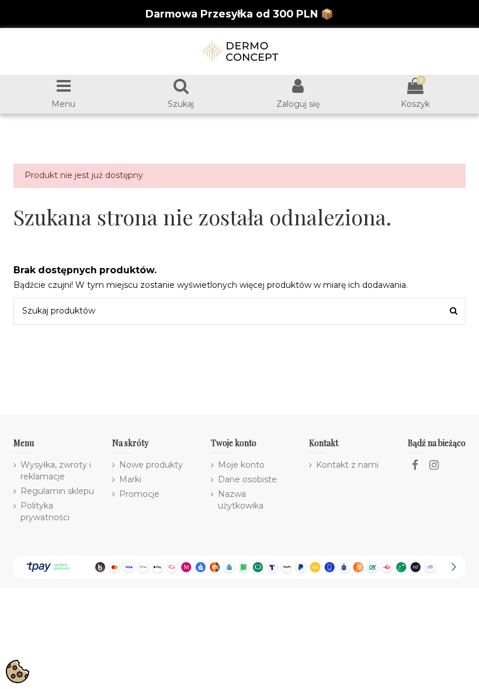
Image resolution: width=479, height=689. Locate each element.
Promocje (139, 494)
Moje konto (241, 465)
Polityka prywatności (45, 511)
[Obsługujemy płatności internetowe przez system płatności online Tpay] (239, 566)
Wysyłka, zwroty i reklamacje (55, 471)
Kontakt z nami (347, 465)
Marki (130, 479)
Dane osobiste (247, 479)
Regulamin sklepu (57, 491)
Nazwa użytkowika (240, 500)
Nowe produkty (151, 465)
